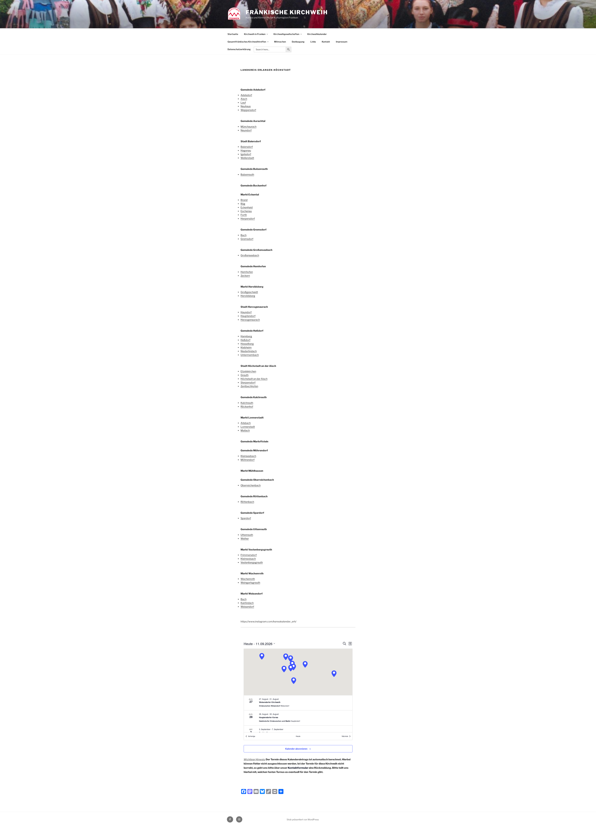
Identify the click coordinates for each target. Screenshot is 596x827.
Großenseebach (250, 255)
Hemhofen (247, 271)
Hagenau (246, 150)
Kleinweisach (248, 558)
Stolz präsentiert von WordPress (303, 819)
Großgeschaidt (249, 292)
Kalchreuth (247, 402)
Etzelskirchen (248, 371)
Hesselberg (247, 343)
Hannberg (246, 336)
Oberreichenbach (251, 485)
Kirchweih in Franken (254, 34)
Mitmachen (280, 41)
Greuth (244, 375)
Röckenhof (247, 406)
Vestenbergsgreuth (252, 562)
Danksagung (298, 41)
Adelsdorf (246, 95)
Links (313, 41)
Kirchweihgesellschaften (286, 34)
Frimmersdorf (249, 555)
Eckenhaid (247, 207)
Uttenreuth (247, 534)
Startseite (233, 34)
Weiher (245, 538)
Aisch (244, 98)
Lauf (243, 102)
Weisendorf (247, 606)
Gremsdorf (247, 238)
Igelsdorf (246, 154)
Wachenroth (248, 578)
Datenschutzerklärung (239, 49)
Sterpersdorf (248, 382)
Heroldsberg (248, 295)
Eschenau (246, 211)
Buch (243, 235)
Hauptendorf (248, 316)
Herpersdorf (248, 218)
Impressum (341, 41)
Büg (243, 203)
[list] (298, 714)
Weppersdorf (248, 110)
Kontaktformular (298, 767)
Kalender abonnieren (296, 748)
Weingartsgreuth (250, 582)
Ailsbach (246, 423)
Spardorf (246, 518)
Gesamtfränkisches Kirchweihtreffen (247, 41)
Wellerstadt (247, 157)
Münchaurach (248, 126)
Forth (244, 214)
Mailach (245, 430)
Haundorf (246, 312)
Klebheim (246, 347)
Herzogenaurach (250, 319)
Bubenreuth (247, 174)
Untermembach (250, 354)
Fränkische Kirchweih (287, 12)
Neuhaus (246, 106)
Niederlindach (249, 351)
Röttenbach (247, 501)
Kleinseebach (248, 456)
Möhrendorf (248, 459)
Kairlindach (247, 602)
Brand (244, 200)
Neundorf (246, 130)
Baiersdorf (247, 146)
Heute (298, 736)
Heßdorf (245, 340)
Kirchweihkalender (317, 34)
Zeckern (245, 275)
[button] (261, 656)
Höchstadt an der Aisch (254, 378)
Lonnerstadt (248, 426)
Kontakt (326, 41)
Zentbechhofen (249, 386)
